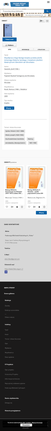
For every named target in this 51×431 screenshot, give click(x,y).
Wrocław (7, 83)
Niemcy (30, 139)
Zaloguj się (8, 403)
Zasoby (7, 306)
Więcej (41, 213)
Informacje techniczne (12, 379)
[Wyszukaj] (47, 11)
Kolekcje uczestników (12, 310)
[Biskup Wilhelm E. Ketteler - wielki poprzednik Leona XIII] (37, 177)
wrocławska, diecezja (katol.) (15, 143)
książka (6, 103)
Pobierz (10, 45)
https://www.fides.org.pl (13, 269)
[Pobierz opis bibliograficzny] (11, 206)
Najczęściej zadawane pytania (15, 383)
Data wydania (9, 357)
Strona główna (9, 293)
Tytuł (6, 330)
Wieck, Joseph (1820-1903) (14, 135)
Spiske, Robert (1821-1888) (14, 131)
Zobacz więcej (9, 317)
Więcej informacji (37, 422)
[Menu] (48, 2)
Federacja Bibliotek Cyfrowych (15, 388)
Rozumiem (26, 425)
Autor (7, 334)
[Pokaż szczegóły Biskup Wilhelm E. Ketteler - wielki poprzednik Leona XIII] (44, 206)
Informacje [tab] (25, 49)
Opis (6, 343)
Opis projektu (9, 370)
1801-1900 (32, 143)
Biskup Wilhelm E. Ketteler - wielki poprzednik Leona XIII (35, 191)
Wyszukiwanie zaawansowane (34, 15)
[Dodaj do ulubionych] (47, 20)
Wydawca (8, 348)
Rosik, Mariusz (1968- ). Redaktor (15, 89)
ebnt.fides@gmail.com (12, 259)
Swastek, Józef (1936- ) (12, 69)
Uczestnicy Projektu (11, 374)
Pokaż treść (10, 39)
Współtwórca (9, 353)
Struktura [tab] (41, 49)
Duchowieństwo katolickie (14, 139)
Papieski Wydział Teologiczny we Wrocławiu (19, 76)
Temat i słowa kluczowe (13, 339)
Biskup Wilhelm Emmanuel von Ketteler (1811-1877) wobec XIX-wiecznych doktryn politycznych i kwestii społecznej (13, 191)
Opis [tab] (9, 49)
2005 (6, 96)
